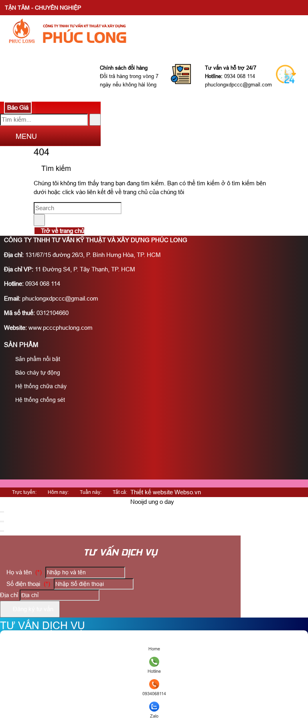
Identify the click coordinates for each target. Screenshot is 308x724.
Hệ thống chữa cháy (40, 386)
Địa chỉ (9, 595)
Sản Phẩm (21, 344)
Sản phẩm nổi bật (37, 359)
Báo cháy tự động (37, 372)
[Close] (2, 512)
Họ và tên (23, 572)
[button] (6, 137)
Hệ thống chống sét (39, 400)
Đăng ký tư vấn (32, 609)
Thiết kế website (151, 492)
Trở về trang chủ (61, 230)
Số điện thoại (27, 583)
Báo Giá (17, 107)
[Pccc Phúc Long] (112, 49)
